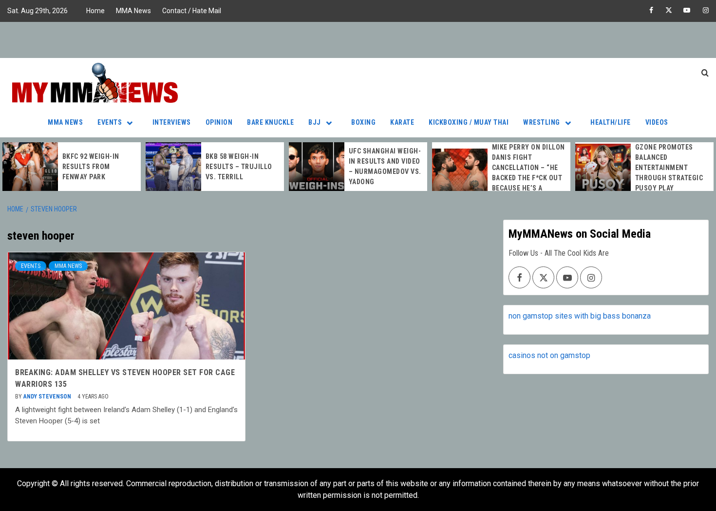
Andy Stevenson (48, 396)
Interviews (171, 122)
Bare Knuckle (270, 122)
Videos (656, 122)
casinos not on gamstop (549, 355)
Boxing (363, 122)
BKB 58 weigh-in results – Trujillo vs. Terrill (239, 166)
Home (95, 11)
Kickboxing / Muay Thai (469, 122)
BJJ (314, 122)
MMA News (133, 11)
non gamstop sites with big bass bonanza (580, 316)
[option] (71, 166)
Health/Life (610, 122)
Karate (402, 122)
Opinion (219, 122)
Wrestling (541, 122)
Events (109, 122)
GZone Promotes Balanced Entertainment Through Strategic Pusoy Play (669, 167)
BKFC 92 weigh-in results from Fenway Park (90, 166)
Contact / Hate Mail (191, 11)
